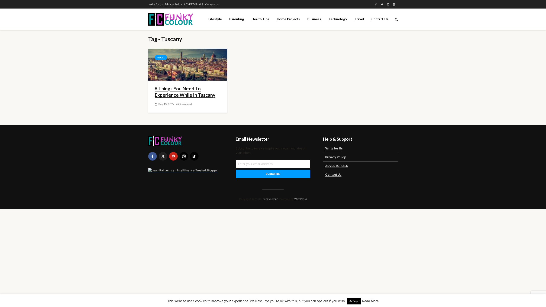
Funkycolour (270, 199)
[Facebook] (152, 156)
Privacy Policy (173, 4)
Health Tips (260, 19)
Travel (359, 19)
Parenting (236, 19)
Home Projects (288, 19)
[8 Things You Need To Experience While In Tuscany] (187, 64)
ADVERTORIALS (193, 4)
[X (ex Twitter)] (163, 156)
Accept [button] (354, 301)
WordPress (300, 199)
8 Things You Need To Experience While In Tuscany (185, 92)
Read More (370, 301)
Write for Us (156, 4)
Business (314, 19)
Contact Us (212, 4)
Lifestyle (215, 19)
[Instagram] (184, 156)
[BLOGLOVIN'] (194, 156)
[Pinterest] (173, 156)
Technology (338, 19)
